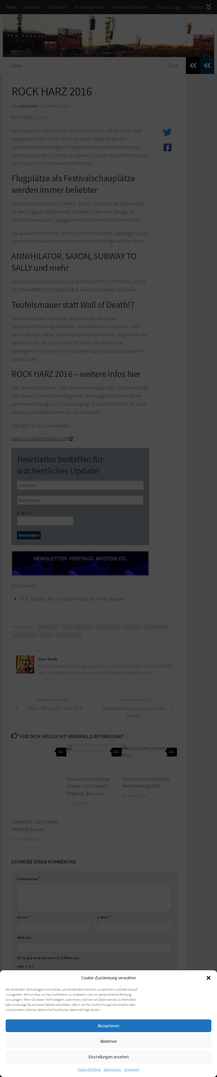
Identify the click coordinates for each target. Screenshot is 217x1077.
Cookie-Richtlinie (89, 1069)
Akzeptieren (108, 1025)
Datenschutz (112, 1069)
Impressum (132, 1069)
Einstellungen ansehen (108, 1056)
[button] (208, 978)
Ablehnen (108, 1041)
